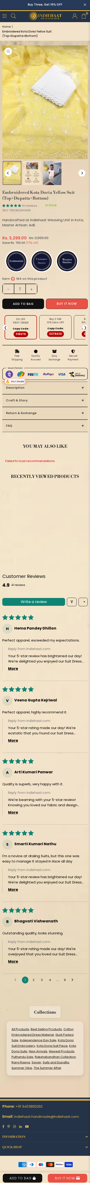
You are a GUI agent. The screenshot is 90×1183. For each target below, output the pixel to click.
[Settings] (74, 16)
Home (6, 27)
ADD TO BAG (21, 1178)
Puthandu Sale (22, 1057)
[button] (83, 16)
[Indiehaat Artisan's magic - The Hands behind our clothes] (52, 173)
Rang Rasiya (21, 1062)
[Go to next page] (73, 980)
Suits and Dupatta (56, 1062)
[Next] (81, 173)
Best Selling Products (46, 1029)
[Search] (13, 15)
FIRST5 (21, 334)
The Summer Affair (47, 1068)
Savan (36, 1062)
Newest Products (61, 1051)
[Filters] (72, 602)
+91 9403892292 (29, 1106)
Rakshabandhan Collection (55, 1057)
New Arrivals (38, 1051)
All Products (20, 1029)
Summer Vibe (22, 1068)
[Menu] (4, 15)
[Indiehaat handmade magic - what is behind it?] (32, 173)
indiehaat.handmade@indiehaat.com (46, 1116)
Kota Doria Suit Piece (52, 1046)
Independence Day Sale (38, 1040)
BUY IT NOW (65, 1178)
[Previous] (8, 173)
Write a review (34, 601)
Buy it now (67, 304)
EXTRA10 (55, 334)
